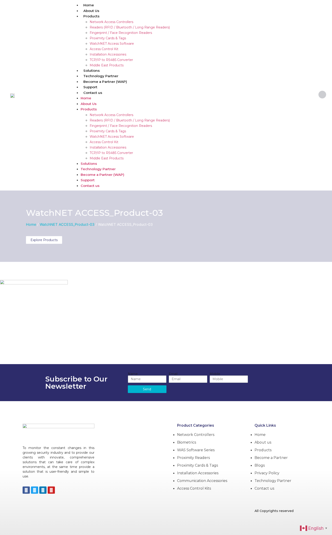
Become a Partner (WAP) (105, 81)
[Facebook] (26, 490)
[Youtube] (51, 490)
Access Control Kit (104, 49)
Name (133, 373)
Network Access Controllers (111, 22)
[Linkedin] (43, 490)
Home (88, 5)
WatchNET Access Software (112, 44)
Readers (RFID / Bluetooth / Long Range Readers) (130, 27)
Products (91, 16)
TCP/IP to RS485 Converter (111, 60)
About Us (91, 11)
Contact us (92, 93)
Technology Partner (100, 76)
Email (173, 373)
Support (90, 87)
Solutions (91, 70)
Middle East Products (107, 65)
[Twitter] (34, 490)
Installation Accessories (108, 54)
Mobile (215, 373)
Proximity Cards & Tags (108, 38)
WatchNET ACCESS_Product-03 (94, 212)
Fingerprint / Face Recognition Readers (121, 33)
